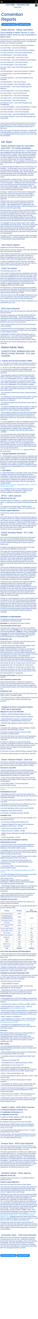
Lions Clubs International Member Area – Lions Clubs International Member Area (18, 1214)
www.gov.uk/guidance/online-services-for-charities (16, 1095)
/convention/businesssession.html (12, 449)
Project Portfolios (24, 24)
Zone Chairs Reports (9, 24)
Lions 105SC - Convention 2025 (17, 5)
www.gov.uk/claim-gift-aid (17, 1008)
